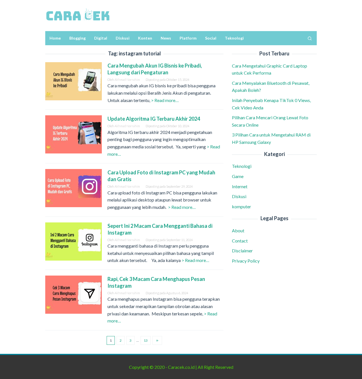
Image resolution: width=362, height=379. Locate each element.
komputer (241, 206)
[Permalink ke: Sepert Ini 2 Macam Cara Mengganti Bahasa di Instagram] (73, 240)
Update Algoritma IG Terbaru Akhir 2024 (153, 119)
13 (146, 340)
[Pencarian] (310, 38)
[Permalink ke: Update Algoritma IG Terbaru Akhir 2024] (73, 134)
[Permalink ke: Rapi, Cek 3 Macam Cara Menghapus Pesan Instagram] (73, 293)
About (238, 230)
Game (238, 176)
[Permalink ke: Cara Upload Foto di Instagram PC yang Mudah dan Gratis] (73, 187)
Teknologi (241, 166)
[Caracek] (77, 15)
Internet (239, 186)
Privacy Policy (246, 260)
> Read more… (165, 100)
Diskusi (239, 196)
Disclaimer (242, 250)
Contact (240, 240)
